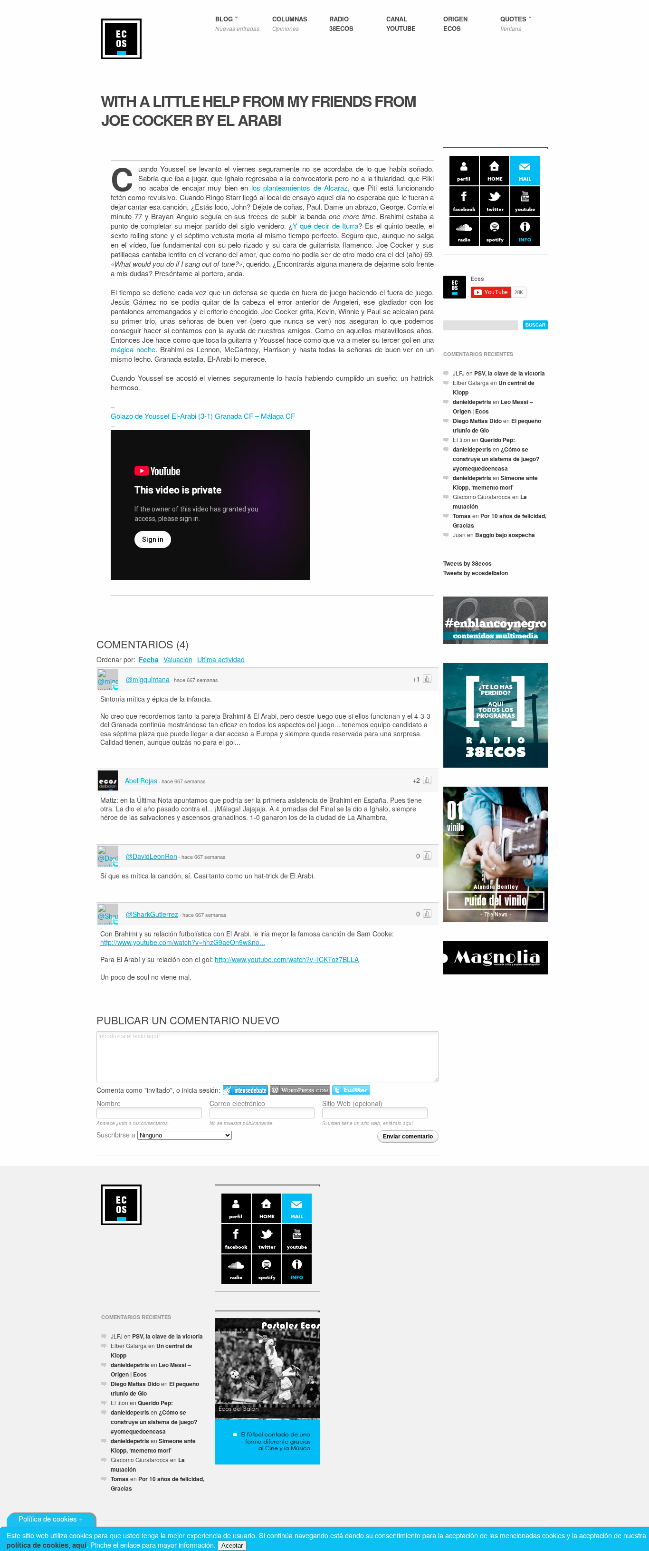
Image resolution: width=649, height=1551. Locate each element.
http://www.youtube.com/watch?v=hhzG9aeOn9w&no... (182, 942)
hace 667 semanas (196, 680)
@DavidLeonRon (151, 856)
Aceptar (232, 1545)
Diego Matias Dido (477, 420)
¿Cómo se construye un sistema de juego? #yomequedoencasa (496, 458)
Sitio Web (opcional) (352, 1103)
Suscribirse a (116, 1134)
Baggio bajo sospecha (505, 534)
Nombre (108, 1103)
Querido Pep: (497, 439)
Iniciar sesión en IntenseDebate (245, 1090)
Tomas (462, 515)
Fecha (149, 659)
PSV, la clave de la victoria (509, 373)
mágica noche (133, 349)
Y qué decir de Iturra (326, 226)
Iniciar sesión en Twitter (351, 1090)
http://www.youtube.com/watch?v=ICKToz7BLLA (287, 959)
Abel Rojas (141, 780)
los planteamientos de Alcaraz (299, 188)
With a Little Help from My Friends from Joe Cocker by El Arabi (258, 110)
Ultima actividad (221, 659)
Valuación (177, 659)
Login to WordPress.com (300, 1090)
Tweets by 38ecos (467, 563)
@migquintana (148, 679)
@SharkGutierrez (152, 914)
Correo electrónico (237, 1103)
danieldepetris (472, 401)
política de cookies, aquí (46, 1545)
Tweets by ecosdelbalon (475, 572)
